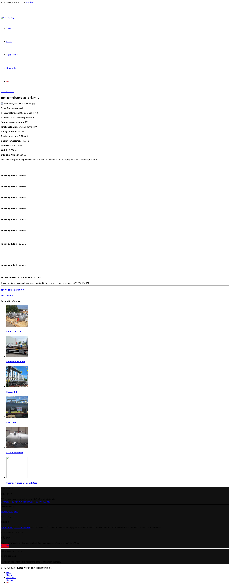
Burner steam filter (15, 361)
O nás (9, 41)
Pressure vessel (7, 91)
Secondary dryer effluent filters (21, 483)
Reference (12, 55)
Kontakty (11, 68)
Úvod (9, 28)
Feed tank (11, 422)
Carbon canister (14, 331)
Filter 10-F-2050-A (14, 452)
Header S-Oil (12, 392)
